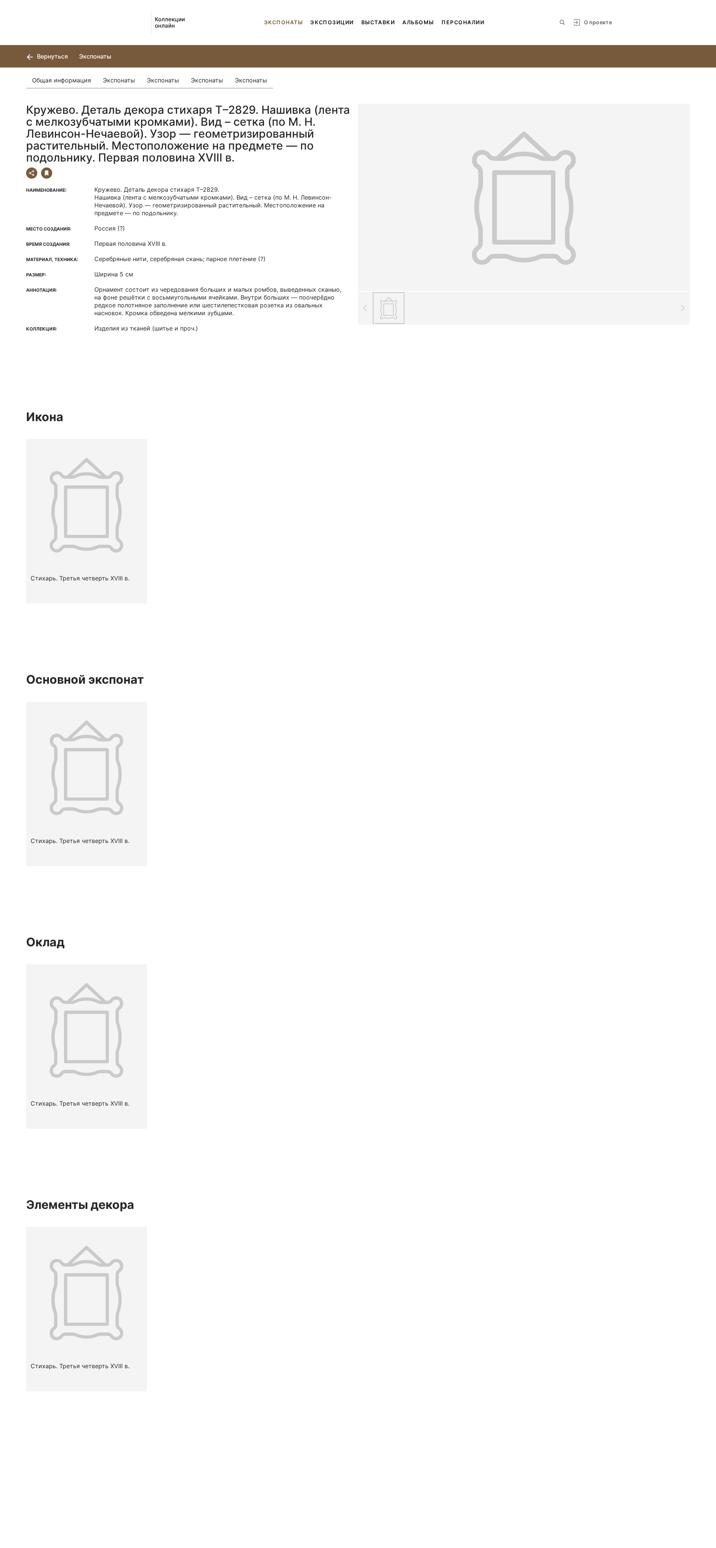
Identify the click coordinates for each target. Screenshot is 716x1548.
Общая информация (61, 80)
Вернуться (51, 56)
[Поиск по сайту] (562, 22)
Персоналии (463, 22)
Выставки (378, 22)
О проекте (598, 22)
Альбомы (418, 22)
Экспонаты (283, 22)
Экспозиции (332, 22)
